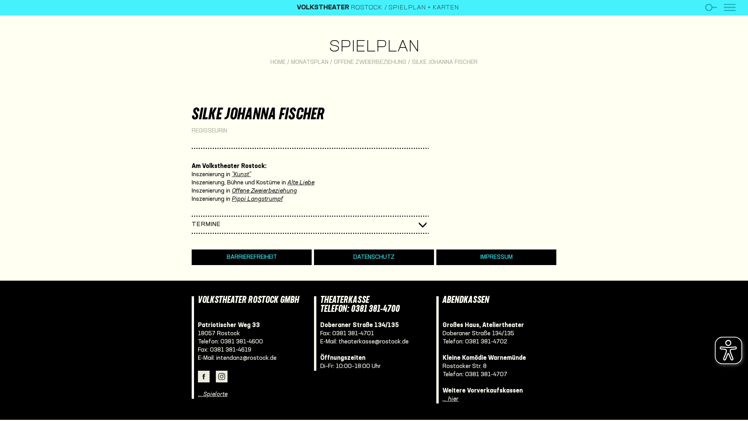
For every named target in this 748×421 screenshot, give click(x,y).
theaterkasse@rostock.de (374, 342)
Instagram (222, 376)
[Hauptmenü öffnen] (730, 7)
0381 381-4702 (486, 342)
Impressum (496, 257)
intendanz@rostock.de (246, 358)
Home (278, 62)
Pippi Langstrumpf (257, 199)
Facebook (204, 376)
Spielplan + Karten (423, 8)
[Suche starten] (711, 7)
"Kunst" (241, 175)
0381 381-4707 (486, 374)
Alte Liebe (301, 183)
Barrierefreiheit (252, 257)
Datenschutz (374, 257)
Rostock (339, 8)
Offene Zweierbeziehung (370, 62)
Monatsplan (309, 62)
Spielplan (374, 47)
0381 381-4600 (242, 342)
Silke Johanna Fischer (445, 62)
